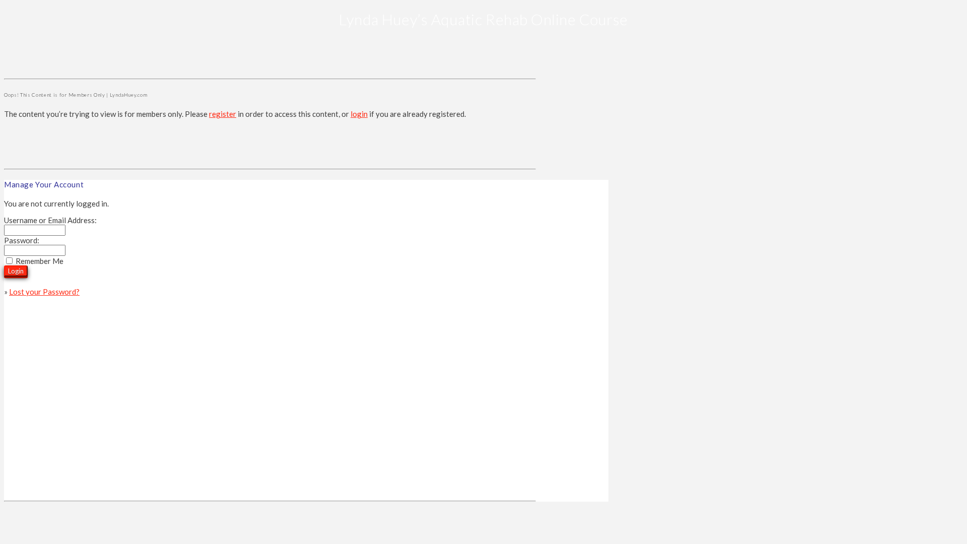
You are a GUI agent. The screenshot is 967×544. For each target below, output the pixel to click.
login (359, 113)
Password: (21, 240)
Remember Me (39, 260)
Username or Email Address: (50, 220)
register (222, 113)
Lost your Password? (44, 291)
